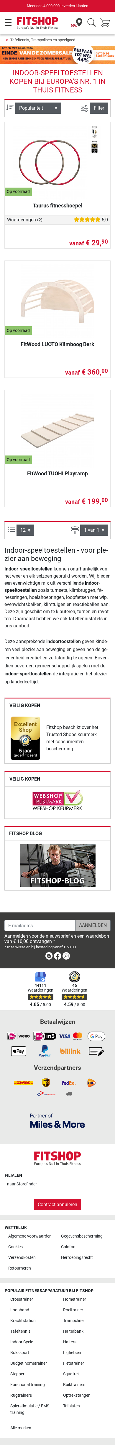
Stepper (17, 1374)
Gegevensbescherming (82, 1236)
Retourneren (19, 1268)
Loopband (19, 1310)
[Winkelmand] (106, 23)
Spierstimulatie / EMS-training (30, 1409)
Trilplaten (71, 1406)
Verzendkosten (22, 1257)
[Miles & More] (57, 1120)
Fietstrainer (73, 1363)
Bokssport (19, 1352)
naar (22, 1184)
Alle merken (20, 1427)
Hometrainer (74, 1299)
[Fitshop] (37, 22)
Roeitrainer (73, 1310)
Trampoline (73, 1320)
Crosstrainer (21, 1299)
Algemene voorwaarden (30, 1236)
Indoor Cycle (21, 1342)
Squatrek (71, 1374)
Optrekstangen (77, 1395)
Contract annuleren (57, 1204)
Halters (69, 1342)
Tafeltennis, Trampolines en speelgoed (42, 40)
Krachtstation (23, 1320)
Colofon (68, 1246)
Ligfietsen (72, 1352)
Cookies (15, 1246)
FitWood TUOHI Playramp (57, 473)
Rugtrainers (21, 1395)
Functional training (27, 1384)
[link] (25, 738)
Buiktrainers (74, 1384)
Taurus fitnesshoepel (58, 205)
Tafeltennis (20, 1331)
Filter (99, 108)
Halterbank (73, 1331)
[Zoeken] (91, 23)
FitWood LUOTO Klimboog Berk (57, 344)
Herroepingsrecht (77, 1257)
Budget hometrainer (28, 1363)
